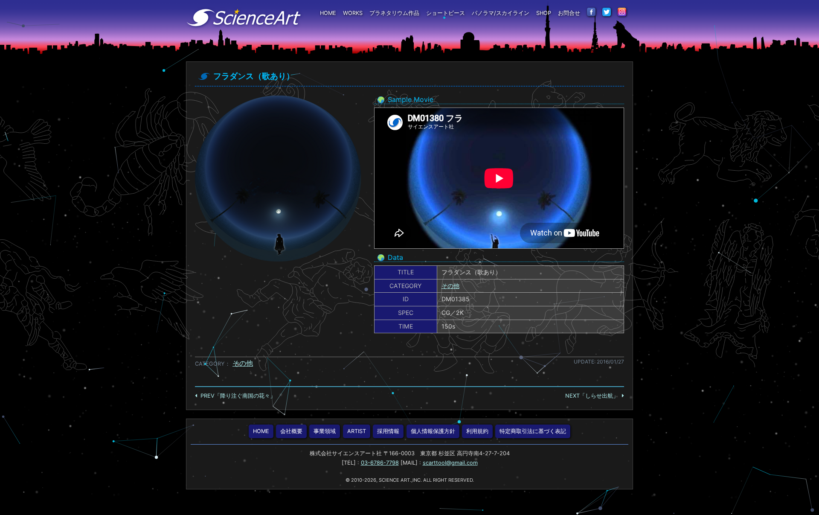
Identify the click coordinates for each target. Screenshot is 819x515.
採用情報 (388, 431)
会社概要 (291, 431)
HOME (328, 13)
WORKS (353, 13)
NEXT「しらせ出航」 (592, 396)
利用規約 (477, 431)
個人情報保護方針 (433, 431)
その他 (450, 285)
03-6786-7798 (380, 463)
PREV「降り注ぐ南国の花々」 (238, 396)
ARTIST (356, 431)
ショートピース (445, 13)
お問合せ (569, 13)
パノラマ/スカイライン (500, 13)
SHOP (543, 13)
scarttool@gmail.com (450, 463)
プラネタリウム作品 (394, 13)
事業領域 (325, 431)
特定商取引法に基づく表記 (533, 431)
